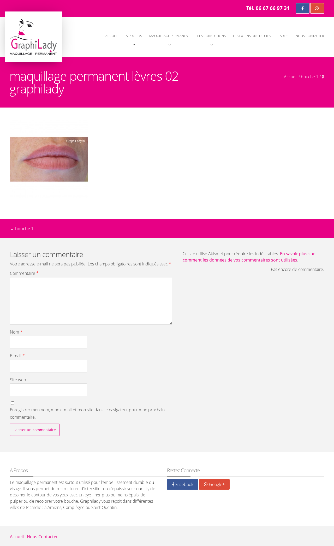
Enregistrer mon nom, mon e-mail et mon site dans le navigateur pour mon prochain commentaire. (87, 413)
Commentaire (24, 273)
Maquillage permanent (169, 35)
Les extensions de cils (252, 35)
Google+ (216, 484)
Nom (16, 332)
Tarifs (283, 35)
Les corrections (211, 35)
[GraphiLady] (33, 37)
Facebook (183, 484)
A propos (134, 35)
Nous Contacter (310, 35)
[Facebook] (302, 8)
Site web (18, 380)
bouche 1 (309, 77)
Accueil (111, 35)
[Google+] (317, 8)
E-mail (17, 356)
